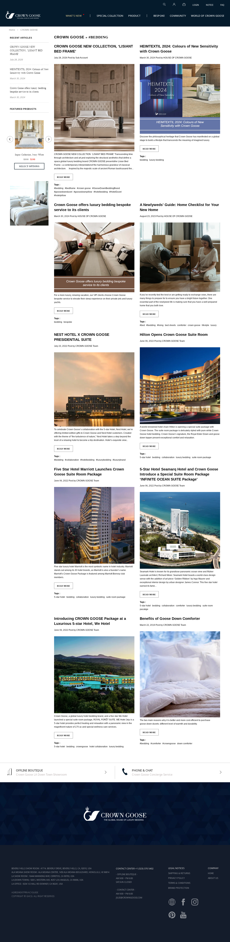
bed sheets (170, 325)
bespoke (68, 322)
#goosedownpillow (83, 192)
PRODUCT (134, 15)
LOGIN (195, 4)
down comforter (184, 743)
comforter (181, 325)
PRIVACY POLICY (176, 877)
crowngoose (82, 746)
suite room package (201, 457)
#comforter (156, 743)
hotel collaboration (98, 746)
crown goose (194, 325)
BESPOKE (159, 15)
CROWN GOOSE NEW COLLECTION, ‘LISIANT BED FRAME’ (26, 50)
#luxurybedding (103, 460)
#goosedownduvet (63, 192)
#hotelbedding (101, 192)
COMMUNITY (178, 15)
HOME (211, 873)
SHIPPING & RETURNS (179, 873)
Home (12, 30)
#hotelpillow (60, 195)
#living (160, 325)
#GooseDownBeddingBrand (106, 188)
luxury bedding (156, 160)
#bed (142, 325)
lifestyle (205, 325)
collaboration (168, 457)
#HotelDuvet (115, 192)
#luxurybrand (119, 460)
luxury (214, 325)
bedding (144, 160)
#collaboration (72, 460)
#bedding (58, 188)
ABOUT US (213, 877)
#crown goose (84, 188)
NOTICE (209, 4)
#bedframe (70, 188)
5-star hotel (145, 457)
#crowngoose (169, 743)
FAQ (222, 4)
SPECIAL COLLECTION (110, 15)
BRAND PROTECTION (178, 887)
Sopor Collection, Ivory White (29, 154)
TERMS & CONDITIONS (179, 882)
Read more (63, 177)
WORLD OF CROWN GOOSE (207, 15)
